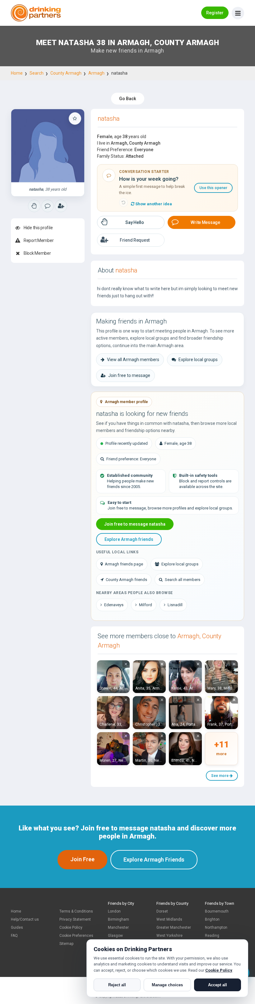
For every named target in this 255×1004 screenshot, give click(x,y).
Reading (212, 935)
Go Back (127, 98)
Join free (82, 859)
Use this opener (213, 188)
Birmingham (118, 919)
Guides (17, 927)
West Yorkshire (169, 935)
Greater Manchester (173, 927)
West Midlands (169, 919)
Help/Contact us (25, 919)
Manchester (118, 927)
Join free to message (129, 375)
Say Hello (134, 222)
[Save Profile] (75, 118)
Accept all (217, 985)
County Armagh (65, 73)
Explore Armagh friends (128, 539)
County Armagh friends (126, 579)
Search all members (182, 579)
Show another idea (153, 204)
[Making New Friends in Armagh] (34, 206)
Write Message (205, 222)
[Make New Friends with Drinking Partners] (36, 12)
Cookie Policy (70, 927)
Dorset (162, 911)
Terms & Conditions (76, 911)
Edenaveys (113, 604)
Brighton (212, 919)
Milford (145, 604)
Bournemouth (217, 911)
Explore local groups (198, 359)
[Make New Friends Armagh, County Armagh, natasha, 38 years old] (47, 145)
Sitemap (66, 943)
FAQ (14, 935)
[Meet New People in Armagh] (47, 206)
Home (17, 73)
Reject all (117, 985)
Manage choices (167, 985)
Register (215, 12)
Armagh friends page (124, 564)
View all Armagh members (133, 359)
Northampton (216, 927)
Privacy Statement (75, 919)
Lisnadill (175, 604)
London (114, 911)
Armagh (96, 73)
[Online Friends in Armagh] (61, 206)
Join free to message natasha (134, 524)
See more (220, 776)
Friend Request (135, 240)
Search (37, 73)
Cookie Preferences (76, 935)
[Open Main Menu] (238, 13)
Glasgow (115, 935)
